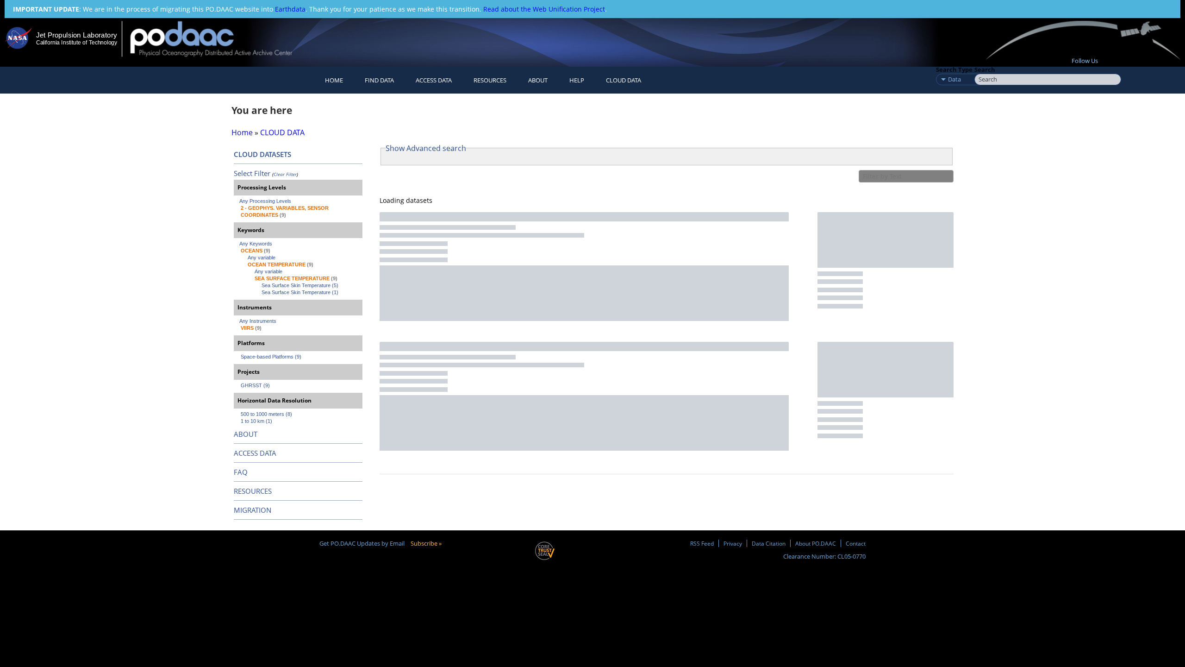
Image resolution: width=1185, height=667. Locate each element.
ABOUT (245, 434)
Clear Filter (285, 174)
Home (334, 80)
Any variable (261, 257)
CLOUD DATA (623, 80)
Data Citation (769, 543)
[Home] (219, 39)
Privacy (732, 543)
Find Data (379, 80)
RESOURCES (490, 80)
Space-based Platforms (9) (271, 356)
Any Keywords (255, 243)
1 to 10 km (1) (256, 421)
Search (984, 69)
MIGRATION (252, 510)
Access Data (434, 80)
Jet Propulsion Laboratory (76, 35)
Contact (856, 543)
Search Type (954, 69)
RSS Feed (702, 543)
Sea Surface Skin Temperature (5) (300, 285)
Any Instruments (257, 321)
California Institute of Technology (76, 42)
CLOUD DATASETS (262, 154)
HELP (576, 80)
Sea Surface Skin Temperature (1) (300, 292)
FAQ (241, 472)
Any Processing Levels (265, 201)
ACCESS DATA (255, 453)
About (538, 80)
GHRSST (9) (255, 385)
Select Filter (252, 173)
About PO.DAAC (815, 543)
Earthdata (290, 9)
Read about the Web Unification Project (544, 9)
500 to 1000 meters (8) (266, 414)
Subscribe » (426, 543)
